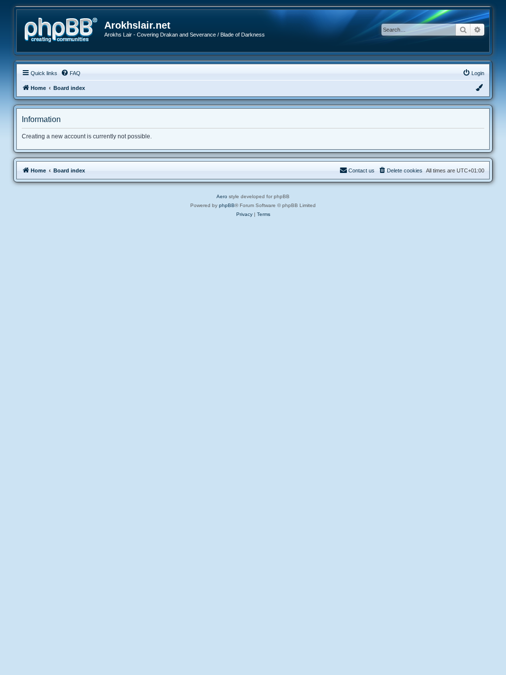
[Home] (64, 28)
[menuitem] (71, 73)
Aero (221, 196)
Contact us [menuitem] (361, 170)
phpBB (227, 205)
